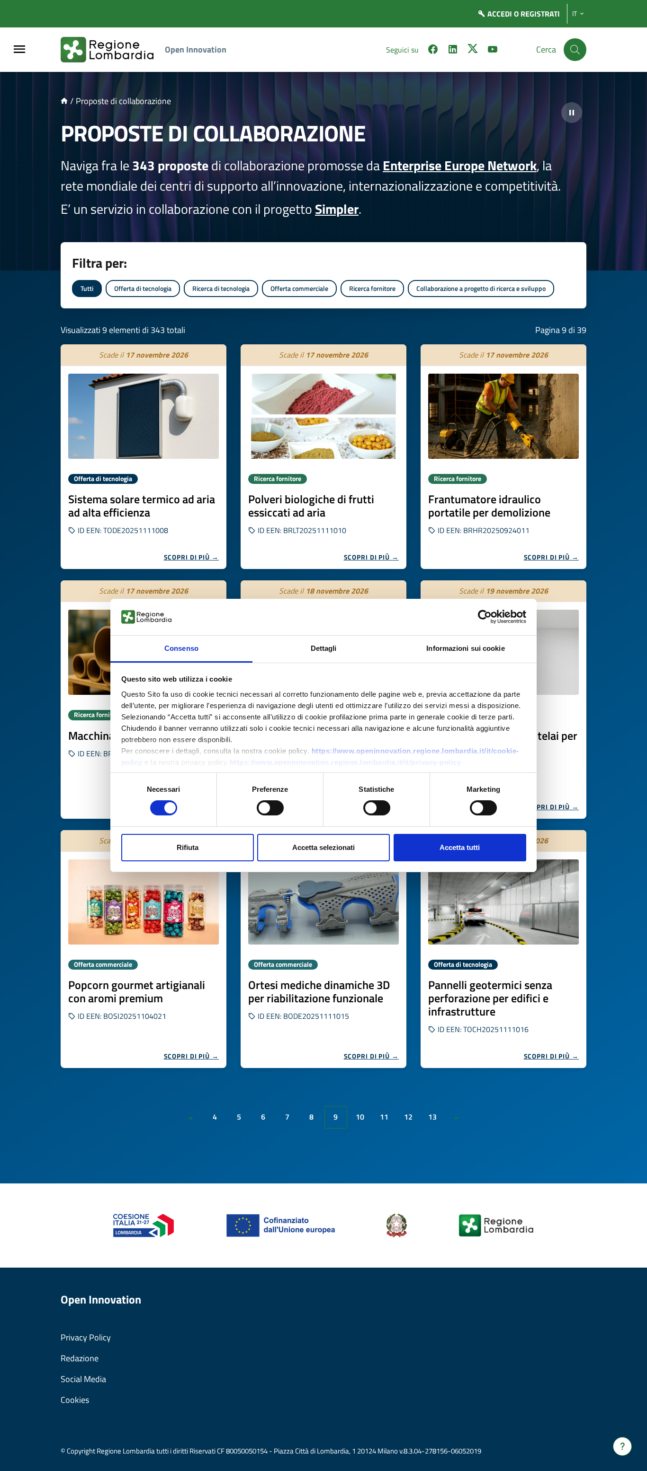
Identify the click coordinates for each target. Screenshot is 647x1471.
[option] (144, 456)
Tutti (87, 288)
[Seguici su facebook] (433, 50)
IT (574, 14)
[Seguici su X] (472, 50)
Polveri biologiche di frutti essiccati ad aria (311, 505)
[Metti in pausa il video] (571, 112)
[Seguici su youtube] (492, 50)
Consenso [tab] (181, 648)
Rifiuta (187, 847)
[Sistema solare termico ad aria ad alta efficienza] (143, 416)
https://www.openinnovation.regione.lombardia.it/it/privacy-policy (345, 762)
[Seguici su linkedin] (452, 50)
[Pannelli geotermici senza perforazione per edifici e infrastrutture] (503, 902)
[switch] (270, 807)
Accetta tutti (460, 847)
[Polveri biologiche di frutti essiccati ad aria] (323, 416)
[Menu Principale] (19, 50)
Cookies (75, 1399)
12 (408, 1116)
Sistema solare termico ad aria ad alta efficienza (141, 505)
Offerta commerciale (299, 288)
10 (360, 1116)
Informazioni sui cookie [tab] (465, 648)
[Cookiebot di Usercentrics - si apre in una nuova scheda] (484, 617)
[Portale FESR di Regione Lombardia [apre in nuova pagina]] (143, 1224)
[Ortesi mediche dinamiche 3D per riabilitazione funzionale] (323, 902)
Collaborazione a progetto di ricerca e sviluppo (481, 288)
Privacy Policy (86, 1337)
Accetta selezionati (323, 847)
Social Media (83, 1379)
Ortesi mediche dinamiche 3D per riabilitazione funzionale (319, 991)
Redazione (80, 1358)
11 (384, 1116)
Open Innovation (195, 49)
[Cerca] (575, 49)
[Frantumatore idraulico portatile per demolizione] (503, 416)
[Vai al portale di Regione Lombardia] (113, 49)
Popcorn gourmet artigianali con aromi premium (136, 991)
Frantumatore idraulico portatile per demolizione (489, 505)
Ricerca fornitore (372, 288)
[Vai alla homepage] (64, 101)
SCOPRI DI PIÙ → (191, 557)
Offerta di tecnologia (142, 288)
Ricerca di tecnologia (221, 288)
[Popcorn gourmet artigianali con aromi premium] (143, 902)
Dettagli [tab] (324, 648)
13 (432, 1116)
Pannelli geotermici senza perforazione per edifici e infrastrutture (490, 998)
